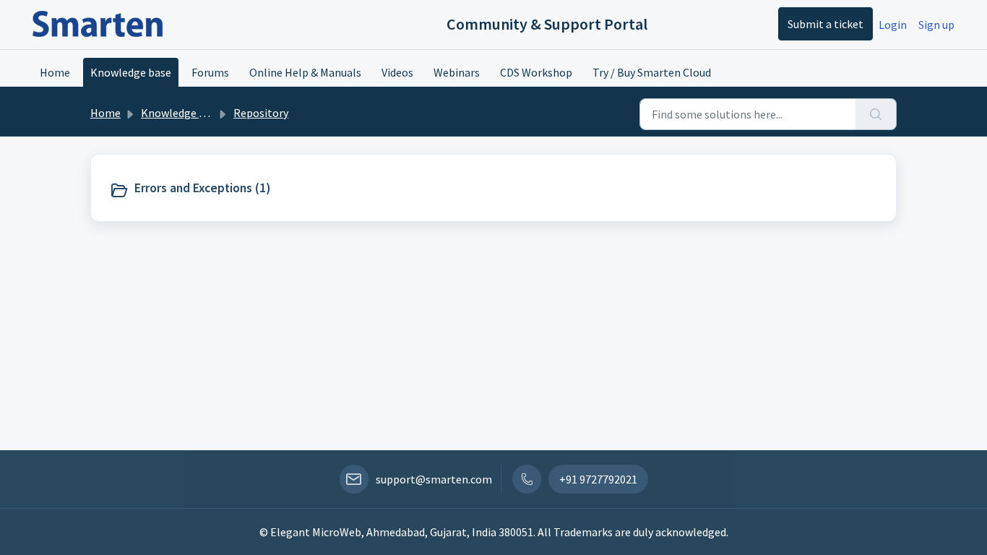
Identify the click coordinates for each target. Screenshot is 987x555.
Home (55, 72)
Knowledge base (130, 72)
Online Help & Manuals (305, 72)
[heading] (202, 188)
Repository (260, 113)
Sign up (936, 24)
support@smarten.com (434, 479)
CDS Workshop (536, 72)
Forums (210, 72)
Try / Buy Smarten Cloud (651, 72)
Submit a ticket (825, 24)
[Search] (876, 114)
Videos (397, 72)
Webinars (457, 72)
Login (893, 24)
